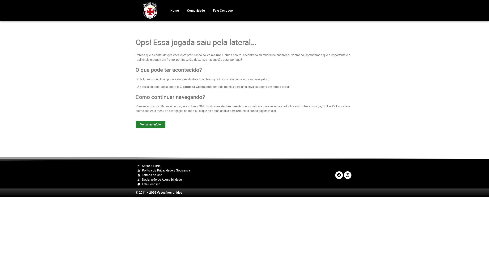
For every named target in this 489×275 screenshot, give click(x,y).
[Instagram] (347, 175)
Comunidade (196, 10)
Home (174, 10)
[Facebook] (339, 175)
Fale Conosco (223, 10)
